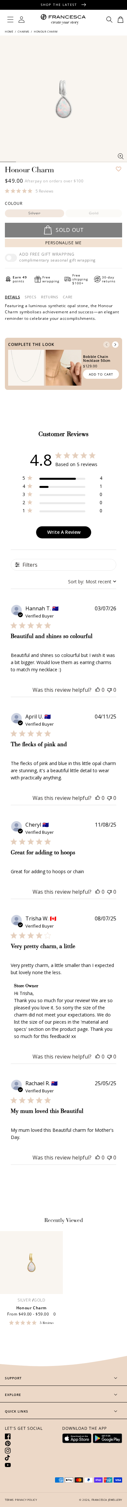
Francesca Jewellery (107, 1499)
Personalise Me (63, 243)
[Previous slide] (106, 344)
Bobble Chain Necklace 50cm (97, 358)
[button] (10, 19)
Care (67, 297)
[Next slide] (115, 344)
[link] (29, 190)
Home (9, 31)
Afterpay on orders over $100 (54, 181)
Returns (49, 297)
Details (12, 297)
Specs (30, 297)
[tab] (12, 297)
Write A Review (63, 532)
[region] (62, 479)
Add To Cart (101, 374)
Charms (23, 31)
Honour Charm (31, 1308)
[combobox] (92, 581)
